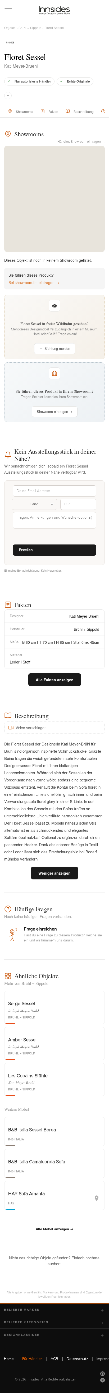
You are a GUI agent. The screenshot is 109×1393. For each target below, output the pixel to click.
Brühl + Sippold (30, 27)
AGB (54, 1358)
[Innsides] (54, 10)
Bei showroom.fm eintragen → (33, 282)
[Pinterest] (102, 1380)
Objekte (10, 27)
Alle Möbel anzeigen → (55, 1228)
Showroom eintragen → (54, 411)
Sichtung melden (57, 348)
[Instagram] (102, 1373)
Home (9, 1358)
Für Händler (32, 1358)
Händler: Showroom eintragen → (81, 141)
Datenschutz (77, 1358)
